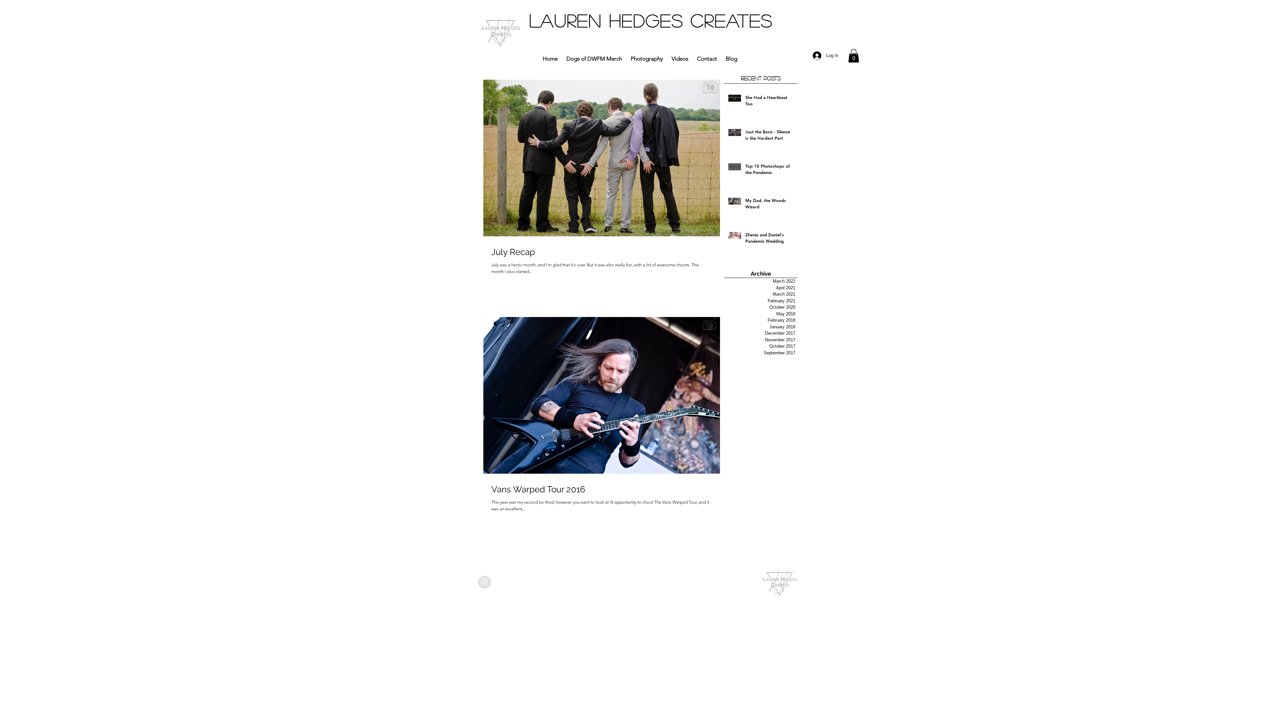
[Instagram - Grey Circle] (484, 582)
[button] (853, 56)
